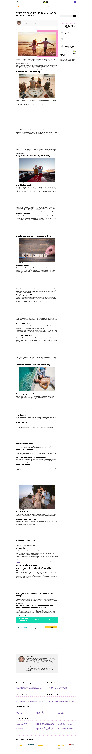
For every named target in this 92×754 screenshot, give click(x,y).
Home (34, 6)
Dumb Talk (53, 6)
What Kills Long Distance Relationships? (31, 362)
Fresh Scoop (46, 6)
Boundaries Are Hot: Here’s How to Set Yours (70, 39)
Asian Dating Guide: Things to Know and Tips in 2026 (70, 26)
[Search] (74, 16)
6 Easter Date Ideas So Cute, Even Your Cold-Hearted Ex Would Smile (70, 46)
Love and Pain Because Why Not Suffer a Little (70, 33)
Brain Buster (60, 6)
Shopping (40, 6)
